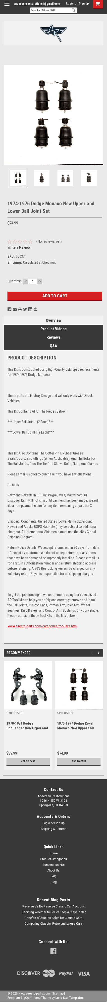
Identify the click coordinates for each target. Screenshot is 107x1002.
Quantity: (14, 281)
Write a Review (19, 247)
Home (54, 853)
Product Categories (53, 859)
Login (69, 3)
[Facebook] (9, 309)
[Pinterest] (36, 309)
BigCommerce (31, 998)
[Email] (15, 309)
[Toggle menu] (7, 7)
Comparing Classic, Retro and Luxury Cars (54, 923)
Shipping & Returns (53, 829)
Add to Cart (28, 761)
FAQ (53, 876)
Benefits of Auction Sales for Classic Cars (53, 918)
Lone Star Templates (69, 998)
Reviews (54, 337)
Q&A (53, 345)
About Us (53, 870)
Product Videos (54, 329)
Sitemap (57, 993)
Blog (54, 882)
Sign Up (84, 3)
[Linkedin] (30, 309)
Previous (7, 115)
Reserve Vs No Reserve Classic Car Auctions (53, 906)
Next (99, 115)
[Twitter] (25, 309)
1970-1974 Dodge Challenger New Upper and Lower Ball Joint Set (27, 728)
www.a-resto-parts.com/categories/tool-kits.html (42, 626)
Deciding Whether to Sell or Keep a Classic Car (54, 912)
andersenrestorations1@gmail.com (37, 3)
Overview (53, 320)
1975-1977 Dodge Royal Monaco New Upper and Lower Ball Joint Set (75, 728)
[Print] (20, 309)
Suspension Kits (54, 865)
